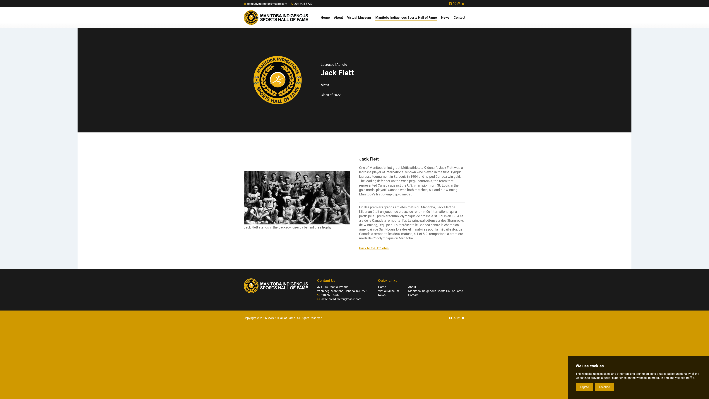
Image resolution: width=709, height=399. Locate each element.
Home (382, 287)
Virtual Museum (388, 291)
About (412, 287)
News (382, 295)
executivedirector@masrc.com (267, 4)
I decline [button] (604, 387)
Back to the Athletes (374, 248)
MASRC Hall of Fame (276, 17)
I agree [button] (584, 387)
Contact (413, 295)
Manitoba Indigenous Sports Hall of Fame (435, 291)
